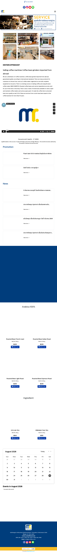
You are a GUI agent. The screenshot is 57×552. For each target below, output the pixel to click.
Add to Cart (16, 347)
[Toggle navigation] (55, 11)
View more (25, 158)
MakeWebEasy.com (30, 551)
